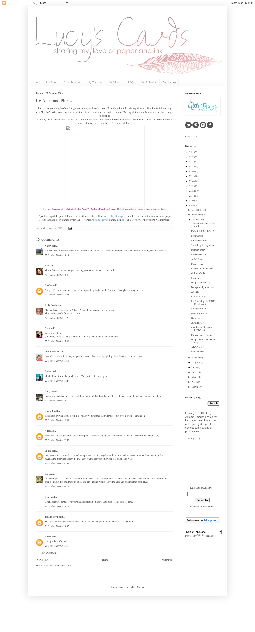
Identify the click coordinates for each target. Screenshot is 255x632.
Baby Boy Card (198, 317)
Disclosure (169, 82)
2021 (191, 151)
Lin (46, 473)
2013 (191, 185)
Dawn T (49, 411)
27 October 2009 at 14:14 (57, 255)
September (197, 357)
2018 (191, 161)
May (194, 376)
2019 (191, 156)
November (197, 214)
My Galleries (149, 82)
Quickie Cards (198, 273)
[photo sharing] (104, 205)
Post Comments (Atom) (60, 565)
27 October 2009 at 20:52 (57, 440)
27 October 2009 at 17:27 (57, 380)
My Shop (51, 82)
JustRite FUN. (198, 322)
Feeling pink (197, 263)
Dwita (48, 371)
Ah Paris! (195, 291)
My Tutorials (95, 82)
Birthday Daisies (199, 351)
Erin (47, 265)
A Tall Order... (198, 259)
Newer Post (42, 559)
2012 (191, 190)
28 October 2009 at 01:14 (57, 486)
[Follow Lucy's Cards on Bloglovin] (202, 522)
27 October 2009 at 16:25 (57, 294)
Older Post (167, 559)
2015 (191, 176)
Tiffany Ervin (52, 516)
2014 (191, 181)
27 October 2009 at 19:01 (57, 420)
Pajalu (48, 450)
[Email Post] (69, 228)
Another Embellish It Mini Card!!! (203, 225)
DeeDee (48, 285)
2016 (191, 171)
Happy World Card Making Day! (204, 341)
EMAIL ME (191, 136)
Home (36, 82)
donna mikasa (52, 351)
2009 (191, 205)
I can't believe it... (199, 254)
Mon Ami (196, 277)
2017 (191, 166)
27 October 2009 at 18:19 (57, 400)
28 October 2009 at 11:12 (57, 506)
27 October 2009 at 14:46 (57, 274)
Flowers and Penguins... (202, 334)
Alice (47, 430)
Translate (209, 535)
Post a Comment (48, 552)
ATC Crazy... (197, 346)
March (195, 386)
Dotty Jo (49, 391)
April (194, 381)
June (194, 372)
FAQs (131, 82)
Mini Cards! (197, 235)
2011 (191, 195)
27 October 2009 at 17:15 (57, 360)
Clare (47, 328)
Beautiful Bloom (199, 313)
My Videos (115, 82)
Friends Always (198, 296)
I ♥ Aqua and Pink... (54, 100)
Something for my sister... (203, 245)
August (195, 362)
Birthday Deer (198, 249)
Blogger (140, 586)
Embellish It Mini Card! (202, 231)
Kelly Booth (51, 305)
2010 (191, 200)
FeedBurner (208, 506)
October (196, 219)
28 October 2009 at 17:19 (57, 545)
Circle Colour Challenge (202, 268)
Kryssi (48, 536)
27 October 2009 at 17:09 (57, 341)
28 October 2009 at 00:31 (57, 463)
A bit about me (72, 82)
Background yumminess (202, 287)
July (194, 367)
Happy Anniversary (200, 282)
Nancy (48, 245)
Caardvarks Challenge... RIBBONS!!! (202, 329)
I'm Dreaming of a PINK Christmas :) (203, 302)
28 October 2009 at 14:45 (57, 526)
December (197, 209)
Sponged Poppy (198, 308)
